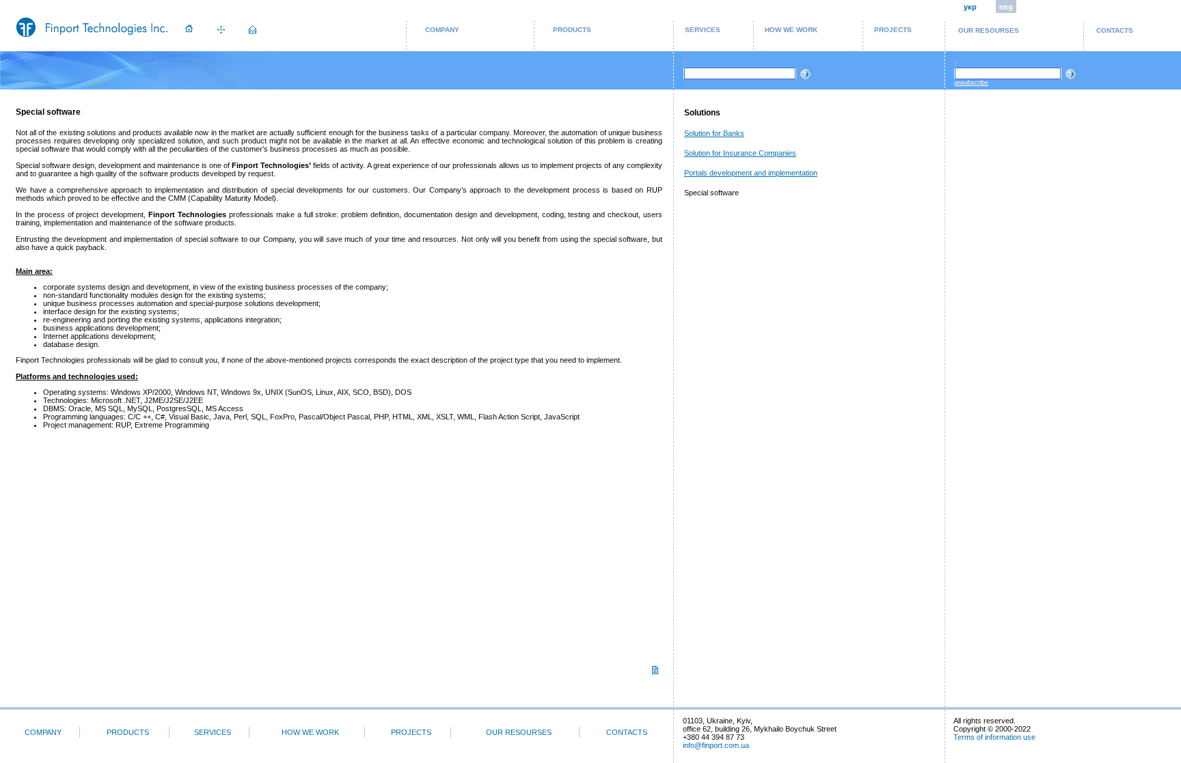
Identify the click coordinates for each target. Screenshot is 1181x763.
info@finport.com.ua (716, 745)
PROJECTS (893, 29)
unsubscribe (971, 82)
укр (970, 7)
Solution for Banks (714, 133)
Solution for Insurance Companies (740, 153)
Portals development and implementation (750, 173)
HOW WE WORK (791, 29)
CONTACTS (1114, 30)
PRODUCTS (572, 29)
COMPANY (442, 29)
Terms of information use (994, 737)
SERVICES (702, 29)
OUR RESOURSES (988, 30)
